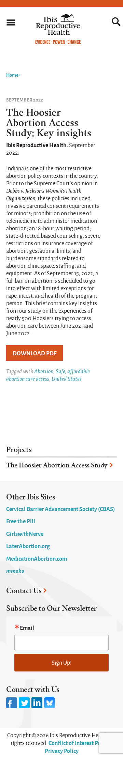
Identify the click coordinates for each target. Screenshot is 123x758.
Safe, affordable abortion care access (48, 375)
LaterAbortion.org (28, 546)
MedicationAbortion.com (36, 558)
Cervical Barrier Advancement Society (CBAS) (60, 509)
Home (12, 74)
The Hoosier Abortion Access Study (57, 465)
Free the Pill (20, 521)
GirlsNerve (24, 533)
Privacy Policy (62, 750)
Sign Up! (62, 662)
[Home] (58, 42)
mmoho (15, 571)
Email (27, 627)
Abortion (43, 371)
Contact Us (23, 590)
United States (67, 379)
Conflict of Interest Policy (79, 743)
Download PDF (34, 353)
